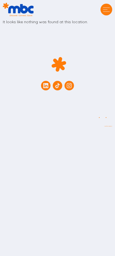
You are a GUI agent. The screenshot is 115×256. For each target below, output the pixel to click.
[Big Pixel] (90, 122)
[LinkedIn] (46, 85)
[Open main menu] (106, 9)
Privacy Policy (73, 97)
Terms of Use (41, 97)
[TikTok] (57, 85)
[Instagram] (69, 85)
